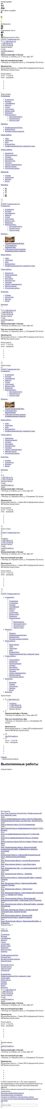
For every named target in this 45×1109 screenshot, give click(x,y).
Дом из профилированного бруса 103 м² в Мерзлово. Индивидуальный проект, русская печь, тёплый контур (22, 820)
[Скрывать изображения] (2, 28)
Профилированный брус (14, 127)
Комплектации (10, 115)
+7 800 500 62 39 (10, 41)
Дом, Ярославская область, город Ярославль (18, 864)
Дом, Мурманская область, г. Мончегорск (16, 889)
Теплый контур (14, 118)
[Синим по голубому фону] (1, 17)
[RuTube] (6, 192)
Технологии (9, 177)
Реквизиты (9, 113)
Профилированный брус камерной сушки (20, 146)
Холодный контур (15, 117)
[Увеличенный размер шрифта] (2, 8)
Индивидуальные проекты (14, 131)
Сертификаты (10, 103)
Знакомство (9, 153)
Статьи (7, 107)
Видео (7, 181)
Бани (7, 142)
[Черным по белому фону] (1, 13)
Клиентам (4, 172)
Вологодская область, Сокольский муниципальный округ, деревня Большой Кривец (20, 856)
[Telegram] (5, 190)
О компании (5, 96)
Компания (4, 931)
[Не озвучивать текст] (2, 35)
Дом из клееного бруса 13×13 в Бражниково (18, 824)
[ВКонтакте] (6, 188)
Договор (8, 157)
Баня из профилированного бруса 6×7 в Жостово (20, 834)
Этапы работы (6, 150)
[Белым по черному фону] (1, 15)
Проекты (4, 124)
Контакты (4, 185)
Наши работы (6, 135)
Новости (8, 105)
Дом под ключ (14, 120)
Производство (10, 161)
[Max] (6, 194)
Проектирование (11, 155)
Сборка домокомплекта (13, 164)
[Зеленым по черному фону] (1, 22)
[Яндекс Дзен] (6, 196)
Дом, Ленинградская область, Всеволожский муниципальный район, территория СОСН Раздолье (21, 899)
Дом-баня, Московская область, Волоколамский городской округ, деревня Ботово (19, 911)
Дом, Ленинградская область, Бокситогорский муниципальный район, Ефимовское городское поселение (19, 849)
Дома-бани (9, 140)
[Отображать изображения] (2, 26)
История (8, 101)
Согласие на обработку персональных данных (17, 1097)
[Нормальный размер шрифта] (2, 6)
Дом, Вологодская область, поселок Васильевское (20, 860)
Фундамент (9, 159)
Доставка (8, 163)
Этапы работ (5, 978)
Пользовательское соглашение (11, 1095)
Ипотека (8, 179)
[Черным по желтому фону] (1, 20)
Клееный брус (10, 129)
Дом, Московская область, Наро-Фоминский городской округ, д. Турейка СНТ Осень (22, 894)
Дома (7, 138)
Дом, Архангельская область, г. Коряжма (16, 874)
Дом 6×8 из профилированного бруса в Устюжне (20, 838)
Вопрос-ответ (10, 111)
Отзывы (8, 175)
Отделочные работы (12, 168)
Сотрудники (9, 109)
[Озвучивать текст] (2, 33)
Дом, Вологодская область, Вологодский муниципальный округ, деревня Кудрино (16, 916)
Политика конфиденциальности (12, 1093)
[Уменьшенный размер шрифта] (2, 4)
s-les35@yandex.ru (7, 51)
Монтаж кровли (10, 166)
